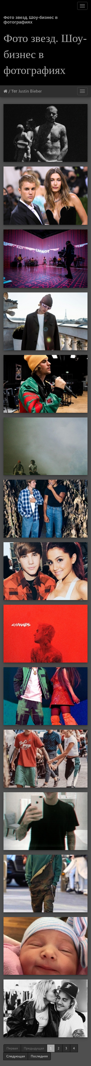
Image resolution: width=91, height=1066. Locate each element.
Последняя (39, 1056)
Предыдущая (34, 1048)
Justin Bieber (30, 91)
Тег (14, 91)
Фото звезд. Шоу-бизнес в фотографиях (31, 19)
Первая (12, 1048)
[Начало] (5, 91)
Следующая (15, 1056)
